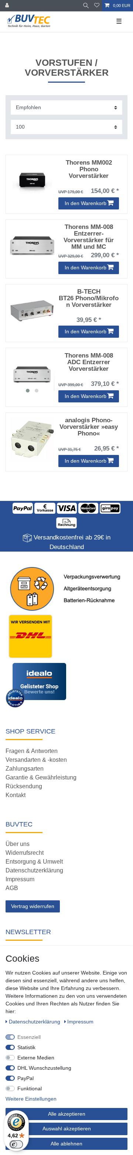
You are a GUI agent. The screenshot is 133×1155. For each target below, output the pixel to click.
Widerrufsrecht (25, 853)
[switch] (16, 1144)
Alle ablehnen (66, 1144)
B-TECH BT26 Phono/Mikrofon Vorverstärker (89, 298)
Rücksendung (24, 786)
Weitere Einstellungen (31, 1099)
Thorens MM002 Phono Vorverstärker (89, 169)
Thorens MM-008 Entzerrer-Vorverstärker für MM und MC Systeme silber (89, 237)
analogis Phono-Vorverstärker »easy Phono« (88, 427)
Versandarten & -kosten (36, 760)
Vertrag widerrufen (32, 906)
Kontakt (15, 795)
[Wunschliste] (97, 5)
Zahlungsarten (25, 768)
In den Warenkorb (85, 203)
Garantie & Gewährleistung (41, 777)
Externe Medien (35, 1058)
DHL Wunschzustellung (44, 1068)
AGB (12, 888)
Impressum (20, 879)
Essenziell (29, 1037)
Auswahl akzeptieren (66, 1128)
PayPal (25, 1078)
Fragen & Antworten (32, 751)
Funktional (29, 1088)
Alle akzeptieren (66, 1114)
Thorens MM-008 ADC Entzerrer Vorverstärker (89, 362)
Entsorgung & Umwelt (34, 861)
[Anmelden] (8, 5)
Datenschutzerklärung (34, 870)
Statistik (26, 1047)
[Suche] (86, 5)
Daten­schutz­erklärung (35, 1022)
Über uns (18, 844)
